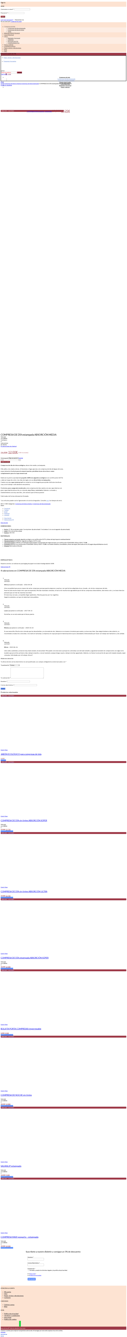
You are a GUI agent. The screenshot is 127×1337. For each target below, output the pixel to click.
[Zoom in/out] (6, 1334)
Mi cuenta (7, 1292)
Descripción (7, 518)
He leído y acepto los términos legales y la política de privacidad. (48, 1270)
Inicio (2, 83)
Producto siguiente (6, 85)
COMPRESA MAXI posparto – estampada (19, 1237)
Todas (9, 31)
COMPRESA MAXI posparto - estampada (39, 111)
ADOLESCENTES (13, 41)
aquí (47, 500)
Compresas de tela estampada (16, 28)
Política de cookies (10, 1319)
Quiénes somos (9, 1305)
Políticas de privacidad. (35, 1275)
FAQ (5, 51)
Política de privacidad (11, 1314)
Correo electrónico (7, 685)
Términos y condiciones (12, 1316)
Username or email (7, 9)
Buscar (19, 72)
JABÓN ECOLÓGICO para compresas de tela (21, 754)
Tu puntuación (5, 665)
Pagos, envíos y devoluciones (12, 48)
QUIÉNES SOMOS (9, 46)
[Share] (3, 1334)
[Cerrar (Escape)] (1, 1334)
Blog (5, 49)
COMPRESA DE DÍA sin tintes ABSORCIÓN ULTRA (24, 891)
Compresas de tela (64, 77)
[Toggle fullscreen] (4, 1334)
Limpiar (21, 458)
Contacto (7, 1298)
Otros (6, 36)
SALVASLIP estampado (11, 1166)
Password (4, 13)
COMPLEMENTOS (13, 43)
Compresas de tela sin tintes (16, 30)
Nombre (4, 681)
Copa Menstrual (9, 35)
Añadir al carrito (5, 462)
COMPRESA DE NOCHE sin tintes (16, 1095)
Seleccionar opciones (7, 831)
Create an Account (16, 21)
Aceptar (3, 1332)
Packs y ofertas (8, 44)
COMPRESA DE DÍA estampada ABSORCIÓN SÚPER (25, 957)
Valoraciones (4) (9, 519)
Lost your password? (7, 20)
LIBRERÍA (11, 40)
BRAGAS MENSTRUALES (12, 33)
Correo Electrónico (34, 1263)
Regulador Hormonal (14, 38)
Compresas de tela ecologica (12, 83)
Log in (2, 16)
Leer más (3, 760)
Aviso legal (7, 1317)
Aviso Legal (32, 1273)
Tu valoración (6, 678)
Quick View (4, 750)
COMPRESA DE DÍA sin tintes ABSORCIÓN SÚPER (24, 820)
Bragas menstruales (65, 82)
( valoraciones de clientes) (9, 446)
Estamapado (4, 458)
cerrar (2, 6)
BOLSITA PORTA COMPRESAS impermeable (21, 1028)
